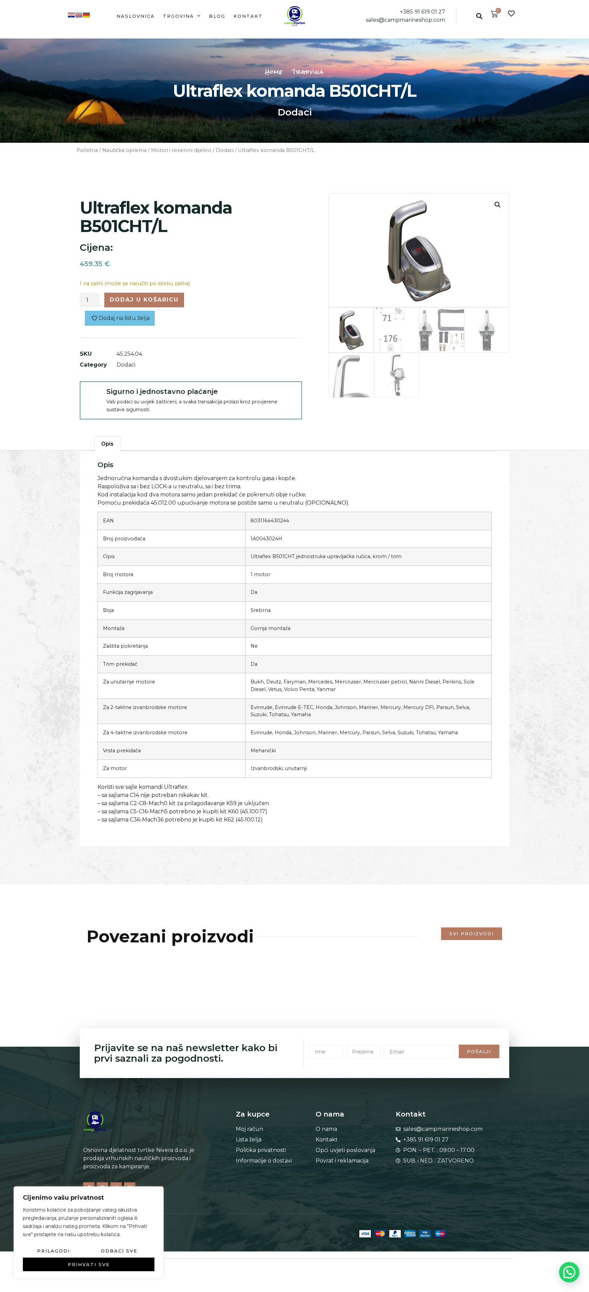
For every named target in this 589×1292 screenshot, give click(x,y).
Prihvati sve (89, 1264)
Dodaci (294, 112)
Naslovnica (136, 16)
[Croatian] (71, 15)
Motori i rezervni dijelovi (181, 150)
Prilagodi (53, 1250)
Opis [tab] (107, 443)
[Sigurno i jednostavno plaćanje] (93, 394)
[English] (78, 15)
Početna (87, 150)
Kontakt (248, 16)
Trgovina (178, 16)
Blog (217, 16)
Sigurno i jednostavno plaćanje (162, 391)
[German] (86, 15)
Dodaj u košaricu (144, 299)
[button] (479, 15)
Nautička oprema (124, 150)
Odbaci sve (119, 1250)
